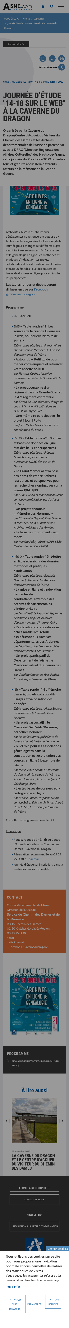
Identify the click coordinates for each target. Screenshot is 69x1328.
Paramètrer (34, 1304)
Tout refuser (53, 1302)
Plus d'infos (13, 1287)
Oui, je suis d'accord (15, 1304)
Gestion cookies (58, 1249)
